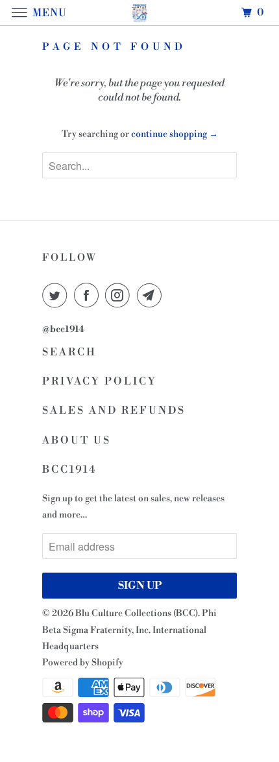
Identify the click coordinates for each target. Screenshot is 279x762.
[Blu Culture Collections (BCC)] (140, 12)
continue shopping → (174, 134)
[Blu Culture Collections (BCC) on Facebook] (89, 295)
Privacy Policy (99, 381)
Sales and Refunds (114, 410)
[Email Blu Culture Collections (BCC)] (152, 295)
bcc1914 (69, 469)
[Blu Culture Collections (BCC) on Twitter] (57, 295)
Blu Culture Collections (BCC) (136, 613)
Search (69, 352)
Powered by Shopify (82, 663)
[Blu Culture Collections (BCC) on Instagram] (120, 295)
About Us (76, 440)
